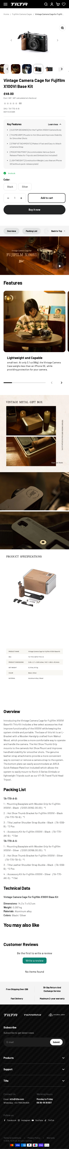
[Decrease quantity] (8, 198)
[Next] (61, 69)
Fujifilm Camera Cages (22, 14)
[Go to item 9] (38, 69)
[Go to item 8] (27, 69)
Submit (58, 1043)
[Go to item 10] (49, 69)
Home (6, 14)
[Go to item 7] (16, 69)
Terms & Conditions (12, 1138)
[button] (61, 383)
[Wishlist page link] (63, 4)
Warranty (51, 1138)
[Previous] (7, 69)
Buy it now (34, 209)
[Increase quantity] (21, 198)
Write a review (35, 960)
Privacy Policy (34, 1138)
